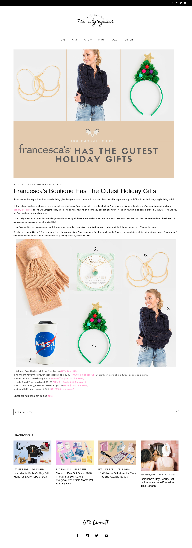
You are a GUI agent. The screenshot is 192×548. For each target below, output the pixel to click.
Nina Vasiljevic (44, 184)
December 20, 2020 (22, 184)
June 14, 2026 (38, 469)
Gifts (29, 412)
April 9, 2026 (80, 469)
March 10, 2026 (123, 469)
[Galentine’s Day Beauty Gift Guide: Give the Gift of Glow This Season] (160, 455)
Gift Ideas (20, 412)
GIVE (26, 469)
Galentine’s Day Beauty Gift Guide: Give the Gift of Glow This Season (157, 482)
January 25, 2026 (167, 475)
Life (153, 475)
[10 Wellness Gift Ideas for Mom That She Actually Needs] (117, 452)
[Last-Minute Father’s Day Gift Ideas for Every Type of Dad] (32, 452)
